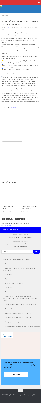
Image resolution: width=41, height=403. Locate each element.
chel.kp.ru (13, 107)
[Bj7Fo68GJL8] (12, 125)
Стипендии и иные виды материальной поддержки (21, 304)
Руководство (9, 287)
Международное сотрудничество (15, 322)
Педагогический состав (12, 292)
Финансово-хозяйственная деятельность (18, 313)
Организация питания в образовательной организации (22, 326)
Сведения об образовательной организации (17, 259)
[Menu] (38, 2)
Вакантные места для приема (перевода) (18, 317)
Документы (8, 274)
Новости (4, 15)
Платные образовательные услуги (15, 309)
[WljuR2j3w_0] (12, 156)
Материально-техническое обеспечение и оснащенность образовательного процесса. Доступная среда (20, 298)
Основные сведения (11, 264)
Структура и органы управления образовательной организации (19, 269)
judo (7, 27)
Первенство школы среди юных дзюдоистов (28, 207)
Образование (9, 279)
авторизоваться (6, 225)
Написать (16, 374)
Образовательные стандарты (14, 283)
